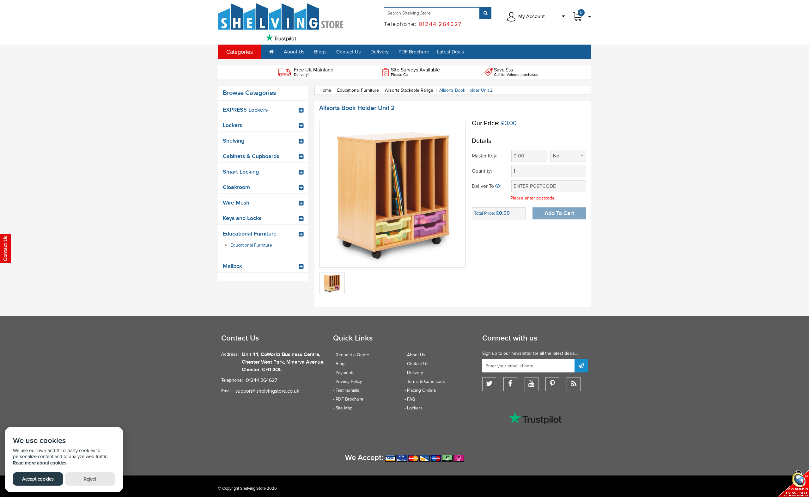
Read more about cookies (39, 463)
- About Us (414, 355)
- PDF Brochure (348, 399)
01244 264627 (261, 380)
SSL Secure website (793, 483)
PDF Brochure (413, 52)
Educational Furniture (251, 245)
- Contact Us (416, 363)
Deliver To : (486, 186)
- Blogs (340, 363)
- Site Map (342, 408)
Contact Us (348, 52)
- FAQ (409, 399)
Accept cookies (38, 479)
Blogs (320, 52)
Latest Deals (450, 52)
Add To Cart (559, 213)
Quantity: (482, 171)
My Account (531, 16)
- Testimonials (346, 390)
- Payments (344, 372)
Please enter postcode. (533, 198)
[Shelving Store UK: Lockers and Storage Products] (281, 16)
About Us (294, 52)
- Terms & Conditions (424, 381)
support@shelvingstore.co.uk (267, 391)
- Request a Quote (351, 355)
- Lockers (413, 408)
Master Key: (484, 156)
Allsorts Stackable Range (409, 90)
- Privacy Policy (347, 381)
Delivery (379, 52)
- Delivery (413, 372)
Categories (239, 51)
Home (325, 90)
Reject (90, 479)
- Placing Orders (420, 390)
